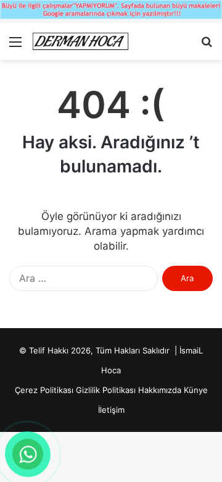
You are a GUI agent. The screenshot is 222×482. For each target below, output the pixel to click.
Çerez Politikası (44, 390)
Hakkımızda (159, 390)
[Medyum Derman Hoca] (80, 41)
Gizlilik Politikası (106, 390)
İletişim (111, 410)
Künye (196, 390)
